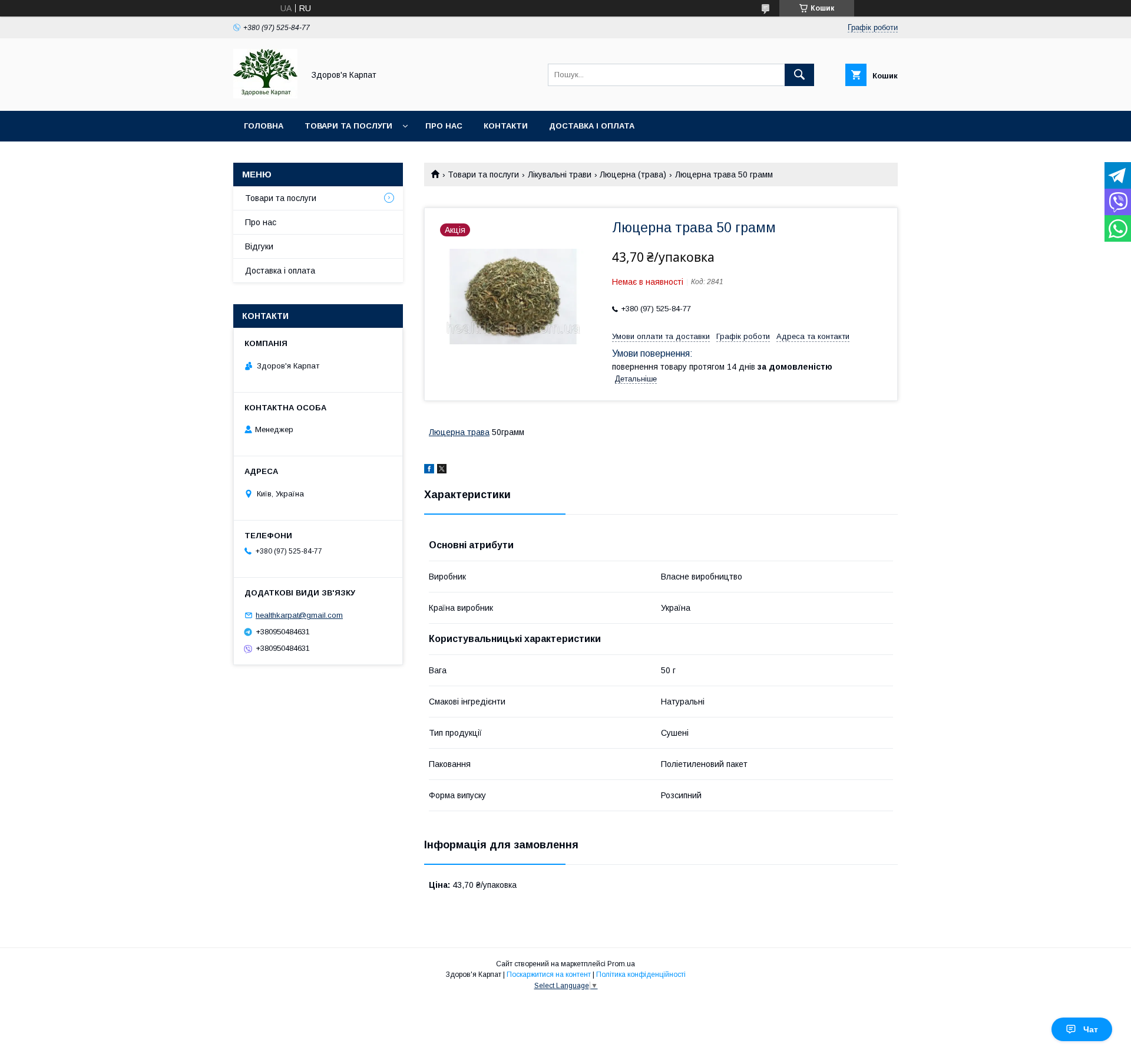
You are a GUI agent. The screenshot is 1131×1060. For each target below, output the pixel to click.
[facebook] (429, 470)
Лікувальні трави (559, 174)
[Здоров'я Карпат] (265, 95)
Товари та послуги (348, 125)
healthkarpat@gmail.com (299, 615)
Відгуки (259, 246)
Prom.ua (621, 964)
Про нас (443, 125)
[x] (442, 470)
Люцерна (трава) (633, 174)
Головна (263, 125)
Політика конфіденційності (641, 974)
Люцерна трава (459, 432)
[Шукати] (799, 75)
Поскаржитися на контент (549, 974)
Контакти (506, 125)
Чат (1090, 1029)
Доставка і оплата (591, 125)
